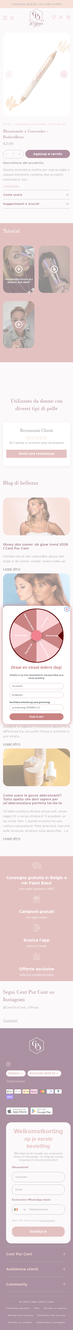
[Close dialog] (66, 609)
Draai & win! (36, 716)
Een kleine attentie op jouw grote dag (30, 702)
